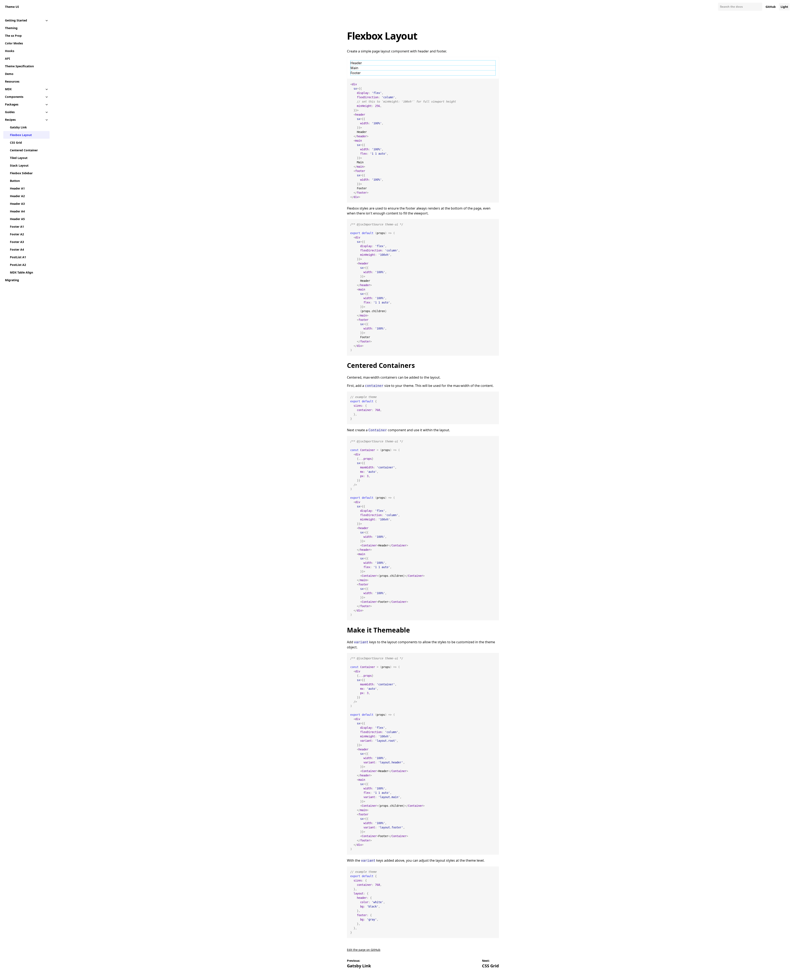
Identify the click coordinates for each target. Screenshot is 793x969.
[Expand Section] (47, 20)
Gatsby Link (18, 127)
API (7, 58)
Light (784, 7)
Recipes (10, 120)
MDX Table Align (21, 272)
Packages (11, 104)
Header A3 (17, 204)
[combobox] (740, 7)
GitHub (771, 7)
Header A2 (17, 196)
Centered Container (24, 150)
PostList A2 (18, 265)
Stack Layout (19, 165)
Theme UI (12, 7)
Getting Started (16, 20)
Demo (9, 74)
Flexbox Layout (21, 135)
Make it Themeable (378, 629)
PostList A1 (18, 257)
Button (15, 181)
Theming (11, 28)
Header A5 (17, 219)
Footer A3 (17, 242)
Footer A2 (17, 234)
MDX (8, 89)
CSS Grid (16, 143)
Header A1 (17, 188)
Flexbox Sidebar (21, 173)
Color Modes (14, 43)
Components (14, 97)
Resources (12, 81)
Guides (10, 112)
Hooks (9, 51)
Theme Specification (19, 66)
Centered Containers (381, 365)
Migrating (12, 280)
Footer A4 (17, 249)
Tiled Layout (18, 158)
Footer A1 (17, 227)
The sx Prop (13, 36)
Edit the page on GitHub (363, 950)
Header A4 (17, 211)
